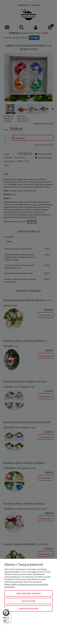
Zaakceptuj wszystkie (28, 608)
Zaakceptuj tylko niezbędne (28, 593)
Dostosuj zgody (28, 601)
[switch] (6, 620)
